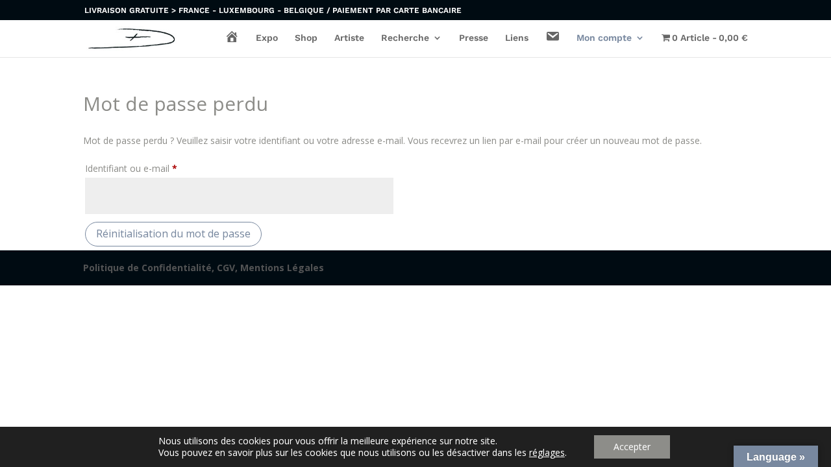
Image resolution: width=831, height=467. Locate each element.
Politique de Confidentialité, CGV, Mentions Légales (203, 267)
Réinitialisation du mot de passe (173, 233)
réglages (547, 453)
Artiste (349, 38)
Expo (267, 38)
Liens (516, 38)
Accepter (632, 446)
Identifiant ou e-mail (154, 168)
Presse (473, 38)
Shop (306, 38)
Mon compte (604, 38)
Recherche (405, 38)
